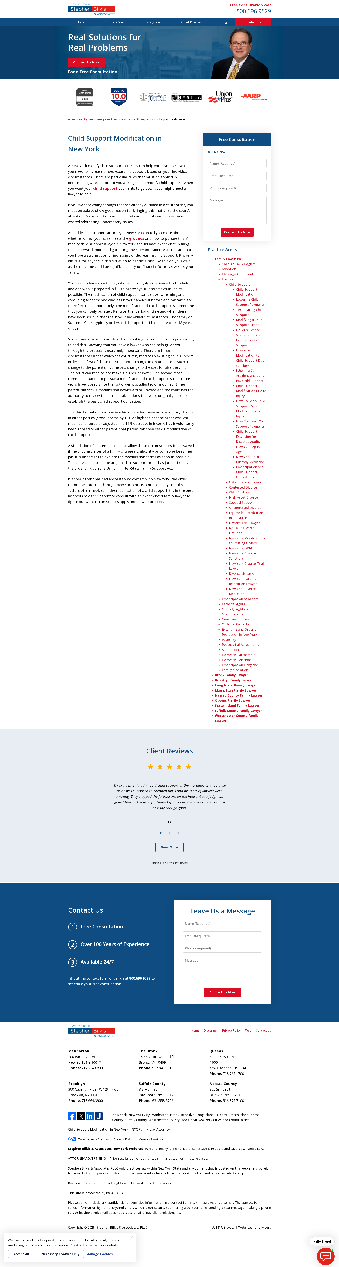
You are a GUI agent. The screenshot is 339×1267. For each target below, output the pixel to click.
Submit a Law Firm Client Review (169, 862)
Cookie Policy (124, 1139)
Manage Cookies (150, 1139)
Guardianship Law (235, 619)
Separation (230, 650)
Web (248, 1030)
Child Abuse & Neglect (239, 264)
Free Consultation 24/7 (250, 5)
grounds (136, 238)
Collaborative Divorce (245, 482)
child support (105, 188)
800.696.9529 (253, 11)
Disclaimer (211, 1030)
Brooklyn (187, 1115)
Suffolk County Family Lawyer (238, 710)
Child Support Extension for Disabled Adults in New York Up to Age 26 (250, 441)
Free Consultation (237, 139)
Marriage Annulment (237, 274)
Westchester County (164, 1120)
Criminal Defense (182, 1148)
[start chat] (326, 1256)
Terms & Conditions (145, 1183)
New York (119, 1115)
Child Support (142, 119)
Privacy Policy (231, 1030)
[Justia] (99, 1116)
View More (169, 847)
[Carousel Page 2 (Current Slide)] (169, 833)
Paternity (229, 639)
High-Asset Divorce (243, 497)
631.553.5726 (162, 1100)
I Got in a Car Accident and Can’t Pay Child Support (250, 375)
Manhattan (159, 1115)
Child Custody (239, 492)
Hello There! (322, 1241)
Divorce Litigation (242, 573)
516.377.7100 (233, 1100)
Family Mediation (235, 670)
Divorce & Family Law (247, 1148)
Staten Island (239, 1115)
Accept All (21, 1254)
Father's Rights (233, 604)
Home (81, 22)
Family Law (152, 22)
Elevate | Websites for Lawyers (241, 1227)
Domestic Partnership (238, 655)
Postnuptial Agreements (240, 644)
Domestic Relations (236, 660)
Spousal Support (242, 502)
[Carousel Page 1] (160, 833)
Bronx (174, 1115)
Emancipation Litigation (240, 665)
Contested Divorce (243, 487)
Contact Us (253, 22)
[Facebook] (72, 1116)
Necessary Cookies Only (60, 1254)
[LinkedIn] (90, 1116)
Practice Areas (222, 249)
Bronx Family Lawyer (231, 675)
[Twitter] (81, 1116)
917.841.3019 (162, 1068)
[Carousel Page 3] (178, 833)
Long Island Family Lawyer (236, 685)
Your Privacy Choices (93, 1139)
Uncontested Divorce (245, 507)
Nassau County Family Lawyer (239, 695)
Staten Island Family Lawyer (237, 705)
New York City (139, 1115)
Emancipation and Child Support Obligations (250, 472)
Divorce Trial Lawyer (244, 523)
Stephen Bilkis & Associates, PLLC (121, 1227)
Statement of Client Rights (102, 1183)
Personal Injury (156, 1148)
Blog (224, 22)
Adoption (229, 269)
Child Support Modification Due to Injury (251, 391)
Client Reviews (191, 22)
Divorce (125, 119)
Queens (221, 1115)
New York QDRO (241, 548)
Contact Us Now (86, 62)
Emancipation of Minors (240, 599)
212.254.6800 (92, 1068)
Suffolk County (136, 1120)
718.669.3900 (92, 1100)
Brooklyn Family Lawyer (234, 680)
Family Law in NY (106, 119)
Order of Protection (237, 624)
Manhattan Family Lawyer (235, 690)
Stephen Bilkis (114, 22)
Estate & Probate (210, 1148)
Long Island (205, 1115)
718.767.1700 (233, 1073)
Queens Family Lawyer (232, 700)
